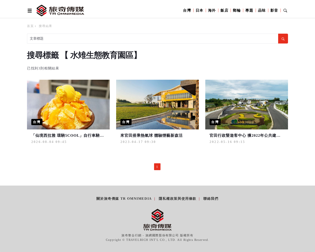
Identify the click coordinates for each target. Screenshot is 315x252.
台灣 (187, 10)
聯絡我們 (210, 198)
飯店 (224, 10)
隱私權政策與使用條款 (177, 198)
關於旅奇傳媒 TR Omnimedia (124, 198)
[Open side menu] (29, 10)
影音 (274, 10)
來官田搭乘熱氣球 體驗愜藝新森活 (151, 135)
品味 (262, 10)
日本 (200, 10)
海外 (212, 10)
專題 (249, 10)
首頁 (30, 26)
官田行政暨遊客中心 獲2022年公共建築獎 (247, 135)
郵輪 (237, 10)
